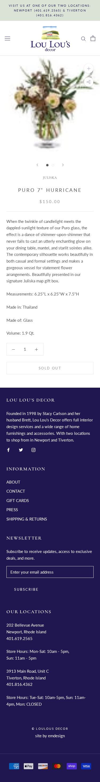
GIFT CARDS (17, 500)
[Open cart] (93, 38)
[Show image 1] (47, 165)
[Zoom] (88, 68)
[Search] (83, 38)
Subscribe (26, 589)
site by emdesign (50, 735)
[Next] (63, 165)
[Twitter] (21, 449)
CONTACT (15, 491)
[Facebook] (8, 449)
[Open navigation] (7, 38)
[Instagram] (33, 449)
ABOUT (13, 482)
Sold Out (50, 368)
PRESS (12, 509)
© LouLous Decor (50, 728)
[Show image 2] (53, 165)
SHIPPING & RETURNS (26, 519)
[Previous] (37, 165)
